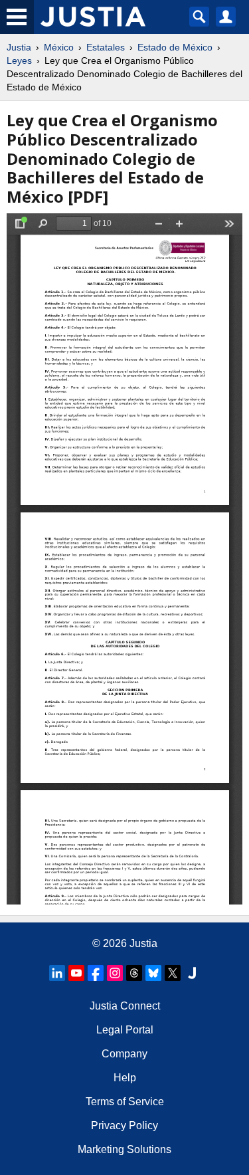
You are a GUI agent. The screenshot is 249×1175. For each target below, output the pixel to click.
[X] (173, 973)
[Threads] (134, 973)
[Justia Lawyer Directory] (192, 973)
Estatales (105, 47)
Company (124, 1053)
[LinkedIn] (57, 973)
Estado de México (174, 47)
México (59, 47)
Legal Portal (124, 1029)
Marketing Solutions (124, 1149)
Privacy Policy (124, 1125)
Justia (19, 47)
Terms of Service (125, 1101)
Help (125, 1077)
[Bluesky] (153, 973)
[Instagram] (115, 973)
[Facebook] (96, 973)
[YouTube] (76, 973)
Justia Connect (125, 1006)
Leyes (19, 60)
